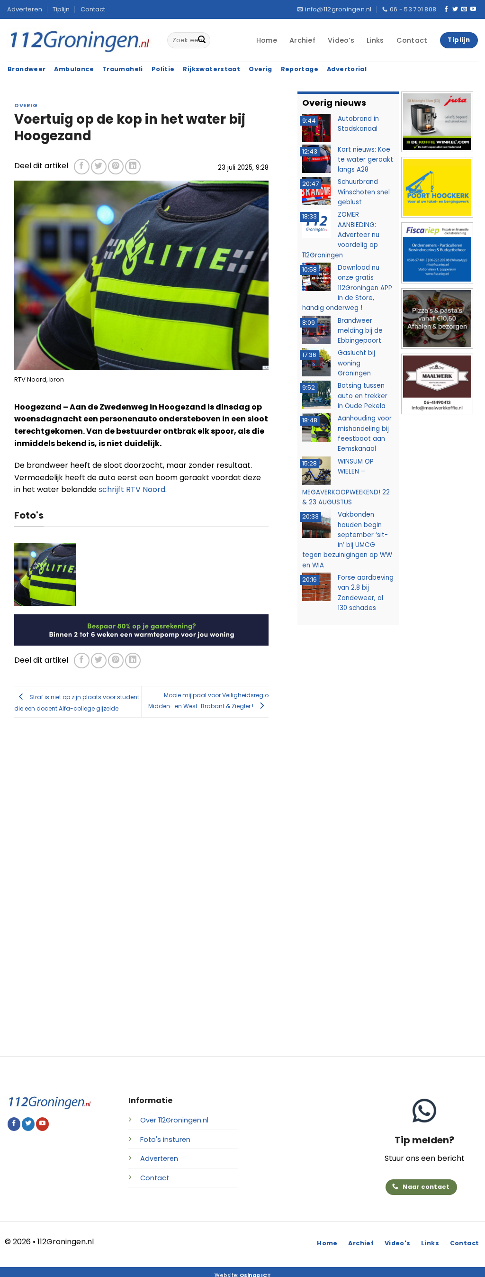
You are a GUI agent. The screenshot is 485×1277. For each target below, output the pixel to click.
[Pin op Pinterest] (116, 166)
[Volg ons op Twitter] (455, 9)
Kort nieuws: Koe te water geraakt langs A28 (365, 159)
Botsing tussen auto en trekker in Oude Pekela (362, 395)
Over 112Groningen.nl (174, 1120)
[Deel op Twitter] (99, 166)
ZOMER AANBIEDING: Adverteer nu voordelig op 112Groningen (340, 234)
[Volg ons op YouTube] (473, 9)
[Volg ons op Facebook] (446, 9)
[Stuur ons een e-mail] (464, 9)
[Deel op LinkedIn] (133, 166)
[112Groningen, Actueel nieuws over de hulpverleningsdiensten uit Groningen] (80, 40)
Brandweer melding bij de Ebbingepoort (360, 331)
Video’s (341, 40)
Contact (93, 9)
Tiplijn (61, 9)
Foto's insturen (165, 1139)
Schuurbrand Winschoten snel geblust (364, 192)
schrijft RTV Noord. (133, 489)
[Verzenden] (202, 40)
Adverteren (24, 9)
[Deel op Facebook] (82, 166)
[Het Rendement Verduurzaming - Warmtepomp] (141, 629)
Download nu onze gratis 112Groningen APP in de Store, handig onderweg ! (347, 287)
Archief (302, 40)
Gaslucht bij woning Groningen (356, 363)
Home (266, 40)
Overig (25, 105)
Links (375, 40)
